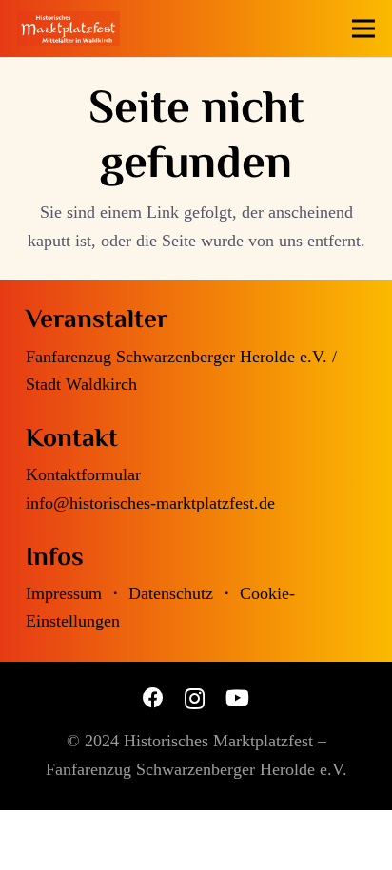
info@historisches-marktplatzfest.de (150, 502)
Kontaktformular (83, 474)
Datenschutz (170, 593)
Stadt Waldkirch (81, 384)
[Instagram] (195, 698)
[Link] (68, 28)
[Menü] (364, 28)
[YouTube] (237, 697)
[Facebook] (153, 697)
